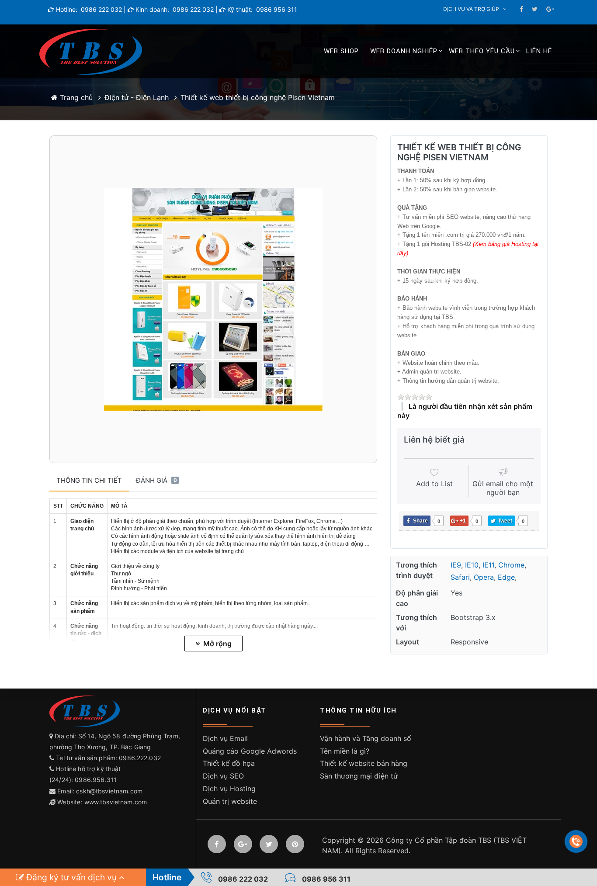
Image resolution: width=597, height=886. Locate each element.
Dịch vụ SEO (223, 776)
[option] (213, 299)
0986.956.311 (96, 779)
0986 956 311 (275, 9)
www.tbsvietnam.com (115, 802)
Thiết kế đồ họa (229, 763)
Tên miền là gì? (344, 751)
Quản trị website (230, 801)
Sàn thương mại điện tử (359, 776)
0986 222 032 (100, 9)
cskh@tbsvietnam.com (109, 791)
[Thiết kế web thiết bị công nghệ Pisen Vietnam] (213, 299)
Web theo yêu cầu (482, 51)
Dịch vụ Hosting (229, 788)
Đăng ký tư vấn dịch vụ (71, 877)
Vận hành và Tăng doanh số (365, 738)
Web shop (341, 51)
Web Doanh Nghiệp (403, 51)
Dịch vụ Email (225, 738)
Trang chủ (75, 97)
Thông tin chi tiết (89, 480)
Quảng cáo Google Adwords (250, 751)
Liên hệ (539, 51)
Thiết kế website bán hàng (363, 763)
